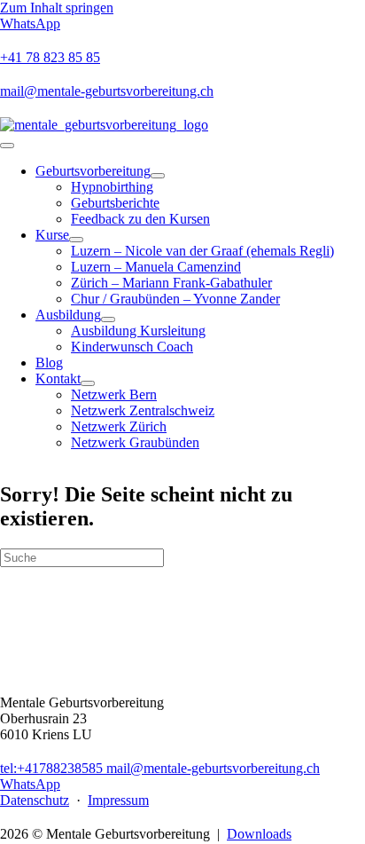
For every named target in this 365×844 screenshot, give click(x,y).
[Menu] (7, 145)
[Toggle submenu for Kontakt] (88, 383)
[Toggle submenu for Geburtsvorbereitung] (158, 175)
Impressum (118, 800)
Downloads (259, 833)
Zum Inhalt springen (56, 7)
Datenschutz (34, 800)
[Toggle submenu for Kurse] (76, 239)
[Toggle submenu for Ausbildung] (108, 319)
